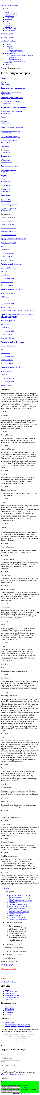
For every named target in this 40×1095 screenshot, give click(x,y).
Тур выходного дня (9, 166)
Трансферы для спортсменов (13, 107)
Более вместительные (8, 231)
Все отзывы (5, 888)
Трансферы (6, 156)
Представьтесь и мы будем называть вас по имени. (18, 1089)
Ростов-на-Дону (10, 28)
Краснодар (8, 27)
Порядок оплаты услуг (17, 61)
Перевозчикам (10, 993)
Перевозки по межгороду (18, 904)
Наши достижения (15, 50)
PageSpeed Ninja (24, 1093)
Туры (3, 175)
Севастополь (9, 16)
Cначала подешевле (8, 221)
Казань (7, 25)
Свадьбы (5, 146)
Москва (7, 12)
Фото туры (6, 185)
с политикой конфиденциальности (18, 1073)
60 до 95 (9, 1007)
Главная (7, 44)
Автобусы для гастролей (12, 98)
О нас (11, 48)
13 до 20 (9, 1012)
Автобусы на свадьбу (16, 913)
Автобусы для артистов (17, 908)
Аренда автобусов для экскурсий (20, 901)
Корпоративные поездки (12, 127)
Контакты (8, 63)
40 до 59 (9, 1009)
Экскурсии (5, 195)
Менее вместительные (8, 228)
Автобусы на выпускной (17, 915)
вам (12, 1085)
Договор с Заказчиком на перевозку (17, 1024)
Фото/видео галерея (16, 52)
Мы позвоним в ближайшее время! (14, 1085)
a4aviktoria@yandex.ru (8, 41)
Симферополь (10, 17)
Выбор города (10, 30)
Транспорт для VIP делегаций (19, 906)
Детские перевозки (9, 205)
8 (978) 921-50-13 (7, 37)
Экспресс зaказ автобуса (9, 5)
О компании (9, 46)
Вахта (3, 117)
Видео (3, 78)
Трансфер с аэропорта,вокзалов (20, 895)
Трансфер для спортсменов (18, 910)
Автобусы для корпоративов (19, 912)
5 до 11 (9, 1014)
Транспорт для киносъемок (13, 88)
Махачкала (8, 19)
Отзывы (8, 64)
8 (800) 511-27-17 (7, 34)
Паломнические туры (10, 137)
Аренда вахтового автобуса (18, 919)
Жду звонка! (24, 1087)
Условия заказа (10, 53)
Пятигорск (8, 23)
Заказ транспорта (15, 59)
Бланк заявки (9, 1022)
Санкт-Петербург (11, 14)
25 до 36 (9, 1010)
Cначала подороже (7, 224)
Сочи (7, 21)
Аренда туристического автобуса (20, 899)
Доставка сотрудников (17, 917)
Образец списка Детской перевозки (17, 1026)
